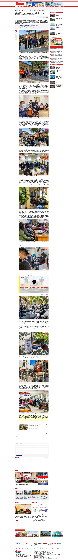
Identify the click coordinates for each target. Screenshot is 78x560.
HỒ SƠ (40, 6)
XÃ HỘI (25, 6)
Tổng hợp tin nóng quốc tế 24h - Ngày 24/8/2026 (42, 479)
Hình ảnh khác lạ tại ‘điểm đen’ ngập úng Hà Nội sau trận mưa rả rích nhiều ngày (27, 497)
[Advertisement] (32, 440)
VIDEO (63, 6)
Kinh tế (17, 10)
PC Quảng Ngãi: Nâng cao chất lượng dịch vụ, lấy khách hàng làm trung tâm (20, 539)
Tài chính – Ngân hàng (38, 10)
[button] (47, 493)
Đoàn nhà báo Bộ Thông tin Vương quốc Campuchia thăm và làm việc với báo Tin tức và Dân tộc (19, 497)
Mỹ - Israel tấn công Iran (24, 8)
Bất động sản (33, 10)
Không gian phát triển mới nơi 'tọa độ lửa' (23, 520)
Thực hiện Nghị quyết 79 (45, 8)
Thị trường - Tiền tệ (21, 10)
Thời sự (17, 6)
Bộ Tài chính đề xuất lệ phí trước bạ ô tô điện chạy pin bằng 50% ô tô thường (27, 27)
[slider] (30, 290)
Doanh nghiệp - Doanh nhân (27, 10)
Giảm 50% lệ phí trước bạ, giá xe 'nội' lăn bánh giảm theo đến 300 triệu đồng (38, 425)
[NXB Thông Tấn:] (20, 544)
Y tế (54, 6)
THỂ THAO (37, 6)
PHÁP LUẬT (28, 6)
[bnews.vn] (25, 544)
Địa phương (58, 548)
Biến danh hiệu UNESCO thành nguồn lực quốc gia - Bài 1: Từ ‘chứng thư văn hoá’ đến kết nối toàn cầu (44, 497)
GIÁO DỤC (34, 6)
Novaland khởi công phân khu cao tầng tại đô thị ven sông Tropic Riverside (57, 539)
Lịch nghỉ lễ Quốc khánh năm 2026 (37, 519)
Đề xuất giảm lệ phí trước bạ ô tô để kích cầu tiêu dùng (24, 26)
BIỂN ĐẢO (52, 6)
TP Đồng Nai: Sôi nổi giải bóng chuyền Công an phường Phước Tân (45, 538)
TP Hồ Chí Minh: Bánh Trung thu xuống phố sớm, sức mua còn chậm (35, 496)
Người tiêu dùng (44, 10)
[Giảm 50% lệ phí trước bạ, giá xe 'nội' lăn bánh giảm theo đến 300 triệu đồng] (24, 427)
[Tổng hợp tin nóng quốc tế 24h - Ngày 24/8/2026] (43, 475)
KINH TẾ (23, 6)
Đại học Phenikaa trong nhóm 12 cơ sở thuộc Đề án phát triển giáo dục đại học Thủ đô (32, 539)
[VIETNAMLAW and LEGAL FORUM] (52, 544)
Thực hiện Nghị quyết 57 (59, 6)
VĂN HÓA (31, 6)
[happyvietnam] (15, 543)
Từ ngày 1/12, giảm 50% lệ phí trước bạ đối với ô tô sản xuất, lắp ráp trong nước (27, 25)
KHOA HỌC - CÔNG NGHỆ (47, 6)
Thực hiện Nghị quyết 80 (34, 8)
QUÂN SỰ (42, 6)
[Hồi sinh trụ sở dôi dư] (43, 482)
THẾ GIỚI (20, 6)
